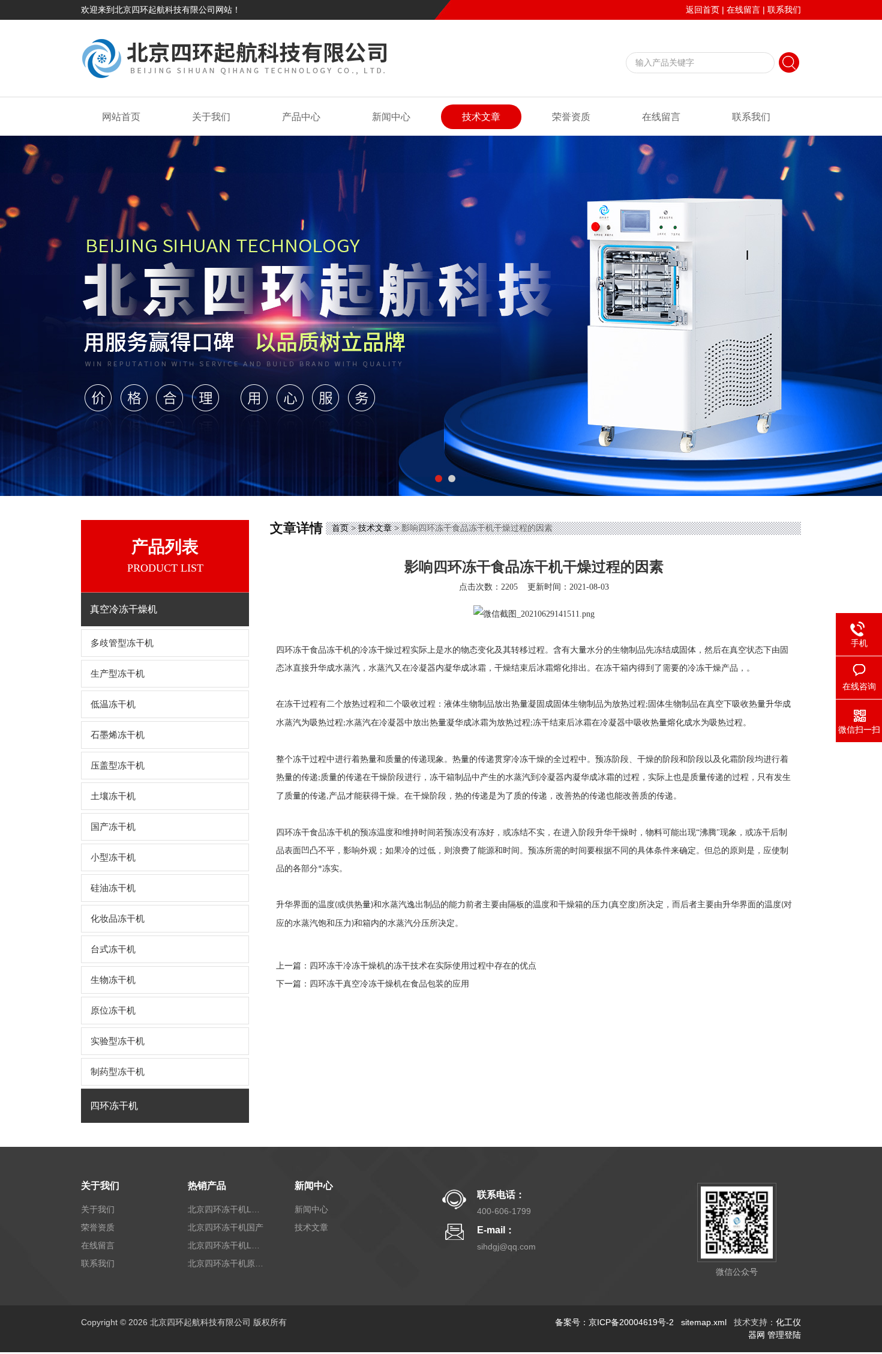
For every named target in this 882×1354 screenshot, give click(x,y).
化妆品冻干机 (118, 918)
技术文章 (481, 117)
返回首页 (702, 9)
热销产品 (207, 1185)
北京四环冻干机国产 (225, 1227)
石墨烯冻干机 (118, 735)
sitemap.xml (704, 1322)
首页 (340, 528)
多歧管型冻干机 (122, 643)
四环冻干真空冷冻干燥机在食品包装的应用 (389, 983)
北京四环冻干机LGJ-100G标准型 (227, 1245)
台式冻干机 (113, 949)
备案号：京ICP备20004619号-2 (614, 1322)
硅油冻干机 (113, 888)
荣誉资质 (571, 117)
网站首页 (121, 117)
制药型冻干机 (118, 1072)
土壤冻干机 (113, 796)
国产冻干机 (113, 827)
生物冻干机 (113, 980)
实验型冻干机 (118, 1041)
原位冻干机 (113, 1010)
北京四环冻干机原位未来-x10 (227, 1263)
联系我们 (784, 9)
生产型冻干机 (118, 674)
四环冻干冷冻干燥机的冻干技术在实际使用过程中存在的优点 (423, 965)
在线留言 (743, 9)
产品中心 (301, 117)
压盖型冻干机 (118, 765)
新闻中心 (391, 117)
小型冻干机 (113, 857)
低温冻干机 (113, 704)
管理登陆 (784, 1335)
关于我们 (211, 117)
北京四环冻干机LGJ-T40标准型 (227, 1209)
